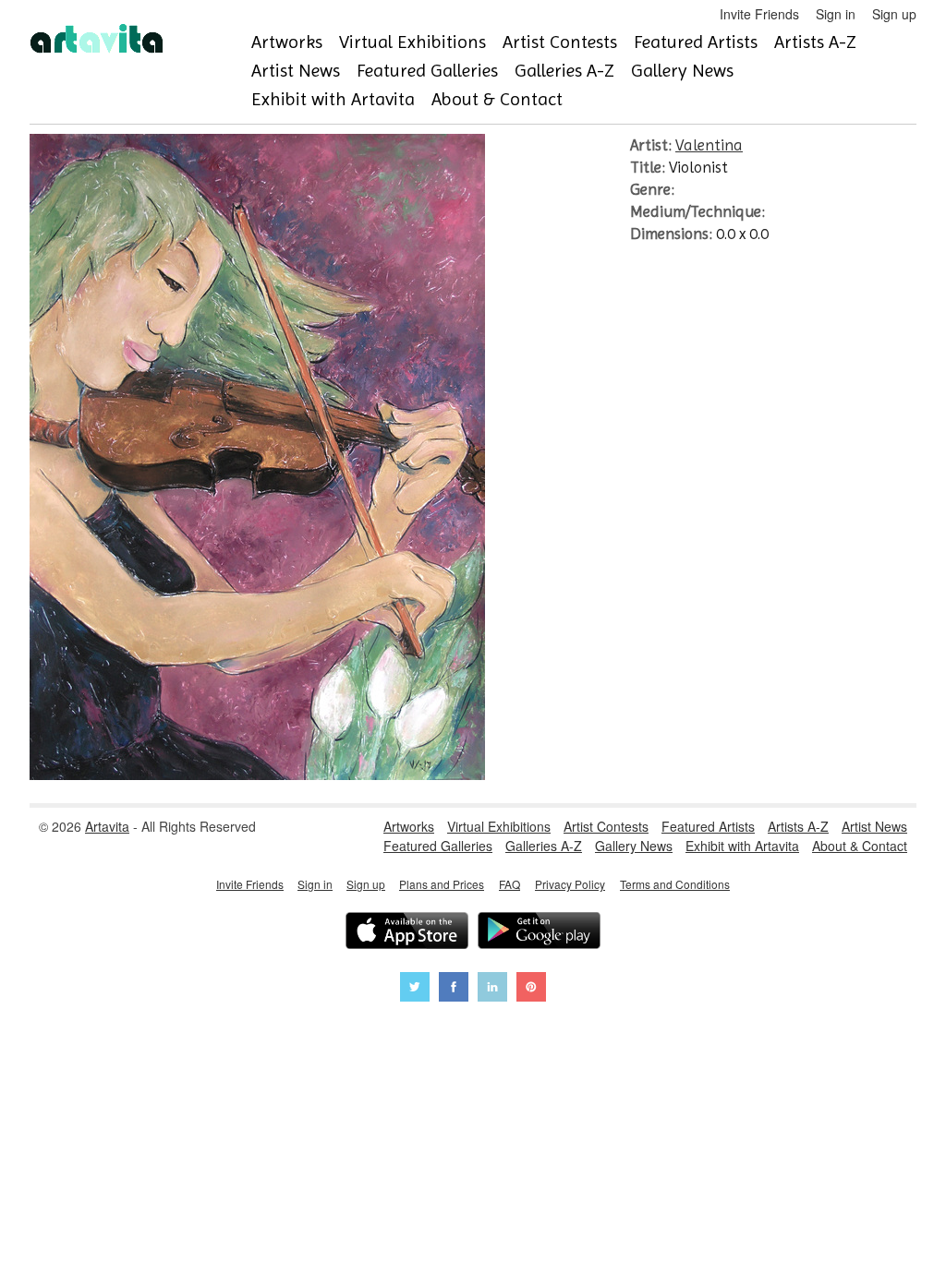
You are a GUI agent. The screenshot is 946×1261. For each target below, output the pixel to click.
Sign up (894, 14)
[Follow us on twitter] (415, 989)
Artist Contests (560, 42)
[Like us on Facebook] (453, 989)
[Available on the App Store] (407, 933)
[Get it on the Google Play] (539, 933)
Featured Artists (696, 42)
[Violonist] (257, 774)
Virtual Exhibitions (412, 42)
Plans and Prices (441, 884)
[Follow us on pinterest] (531, 989)
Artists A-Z (815, 42)
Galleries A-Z (564, 70)
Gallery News (682, 70)
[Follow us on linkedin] (492, 989)
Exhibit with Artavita (333, 99)
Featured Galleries (427, 70)
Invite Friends (759, 14)
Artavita (107, 826)
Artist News (295, 70)
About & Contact (497, 99)
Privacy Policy (570, 884)
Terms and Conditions (675, 884)
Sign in (835, 14)
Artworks (286, 42)
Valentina (709, 145)
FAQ (509, 884)
